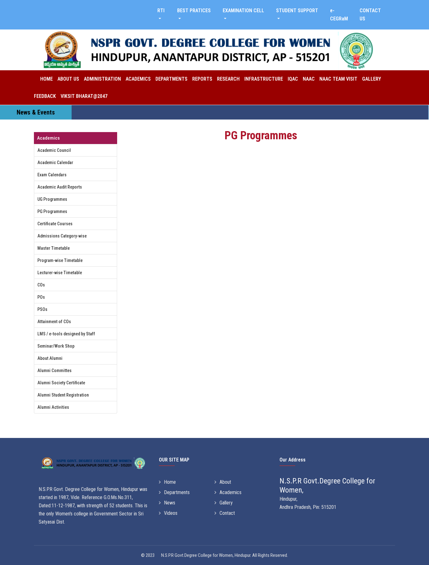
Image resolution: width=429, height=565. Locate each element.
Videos (170, 513)
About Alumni (49, 358)
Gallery (371, 79)
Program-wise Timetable (60, 260)
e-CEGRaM (339, 15)
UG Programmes (52, 199)
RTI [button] (161, 10)
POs (41, 297)
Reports (202, 79)
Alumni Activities (53, 407)
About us (68, 79)
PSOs (42, 309)
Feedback (45, 96)
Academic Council (54, 150)
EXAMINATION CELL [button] (243, 10)
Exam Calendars (52, 174)
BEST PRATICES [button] (194, 10)
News (169, 503)
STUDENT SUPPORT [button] (297, 10)
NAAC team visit (338, 79)
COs (41, 284)
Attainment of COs (54, 321)
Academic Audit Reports (59, 186)
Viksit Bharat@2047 (84, 96)
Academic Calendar (55, 162)
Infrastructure (263, 79)
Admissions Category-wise (62, 235)
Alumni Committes (54, 370)
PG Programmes (52, 211)
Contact (227, 513)
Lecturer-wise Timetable (59, 272)
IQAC (293, 79)
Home (46, 79)
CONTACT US (370, 15)
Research (228, 79)
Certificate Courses (55, 223)
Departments (171, 79)
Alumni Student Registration (63, 394)
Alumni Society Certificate (61, 382)
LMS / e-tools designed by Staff (66, 333)
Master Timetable (53, 248)
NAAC (309, 79)
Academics (138, 79)
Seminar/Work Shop (55, 346)
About (225, 482)
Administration (102, 79)
